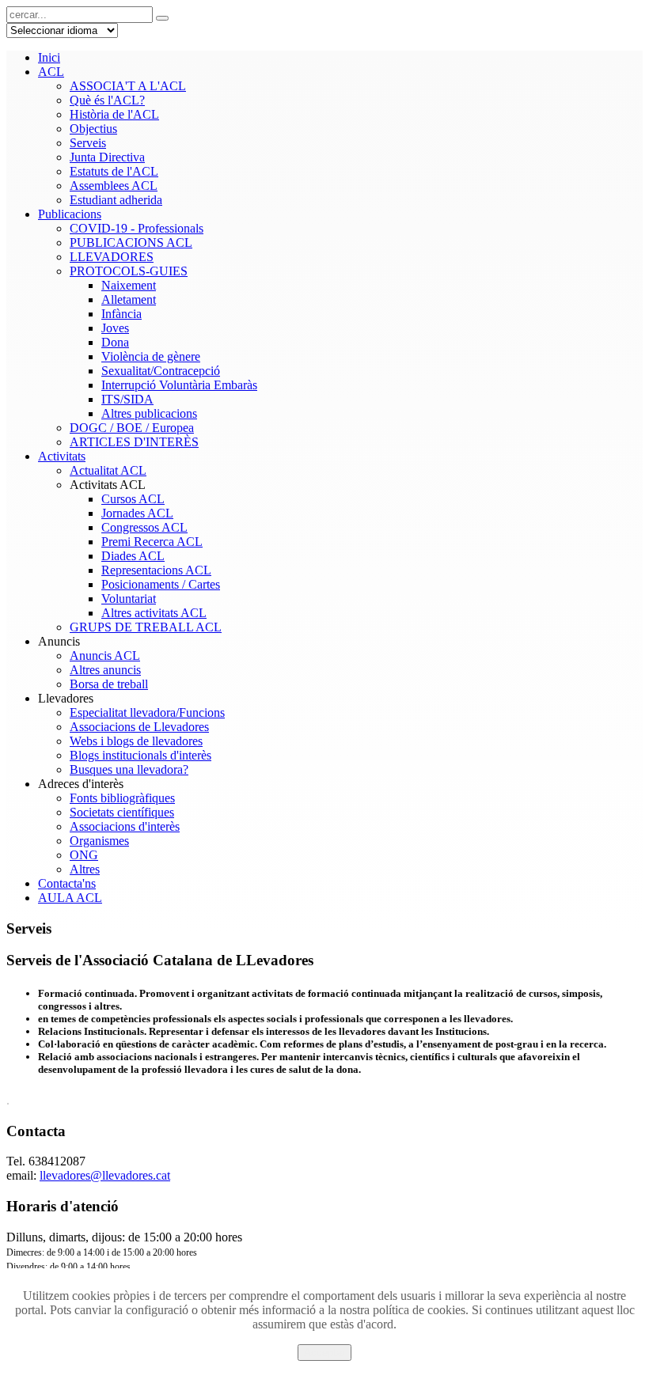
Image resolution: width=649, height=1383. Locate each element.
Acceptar (324, 1352)
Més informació (325, 1367)
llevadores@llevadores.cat (105, 1175)
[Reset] (162, 18)
